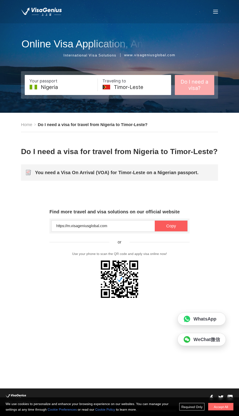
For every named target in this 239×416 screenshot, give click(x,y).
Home (26, 124)
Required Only (192, 407)
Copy (171, 226)
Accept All (221, 407)
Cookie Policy (105, 409)
